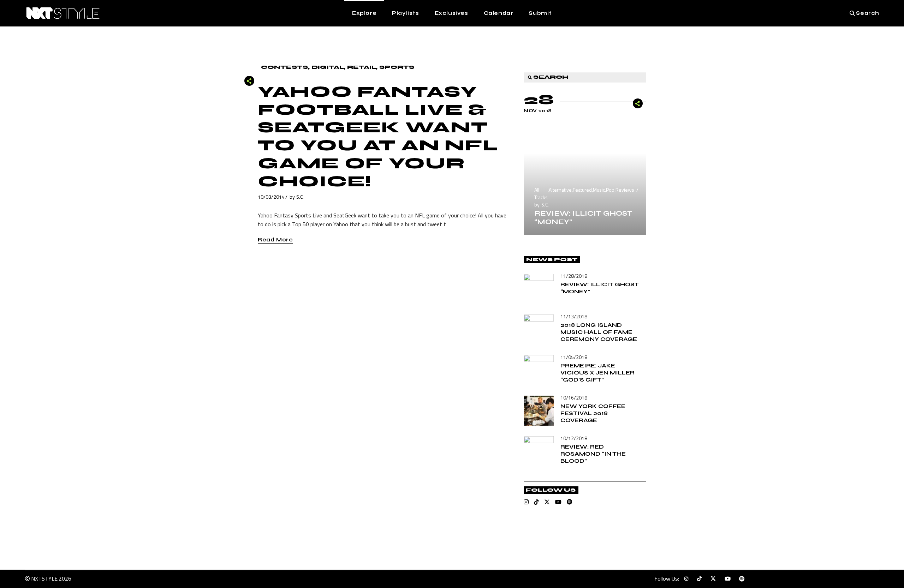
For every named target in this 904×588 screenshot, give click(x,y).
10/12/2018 (573, 438)
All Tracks (541, 193)
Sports (396, 67)
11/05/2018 (573, 357)
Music (599, 189)
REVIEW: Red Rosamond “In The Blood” (593, 453)
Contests (284, 67)
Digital (327, 67)
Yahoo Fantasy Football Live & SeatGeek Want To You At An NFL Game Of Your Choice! (378, 137)
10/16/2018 (573, 397)
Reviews (624, 189)
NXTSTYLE (44, 578)
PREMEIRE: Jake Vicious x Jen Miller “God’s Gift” (597, 372)
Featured (582, 189)
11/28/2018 (573, 276)
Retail (361, 67)
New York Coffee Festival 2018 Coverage (592, 413)
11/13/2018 (573, 316)
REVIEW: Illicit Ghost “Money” (583, 217)
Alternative (560, 189)
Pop (610, 189)
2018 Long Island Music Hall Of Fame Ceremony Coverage (598, 332)
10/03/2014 (271, 196)
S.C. (300, 196)
